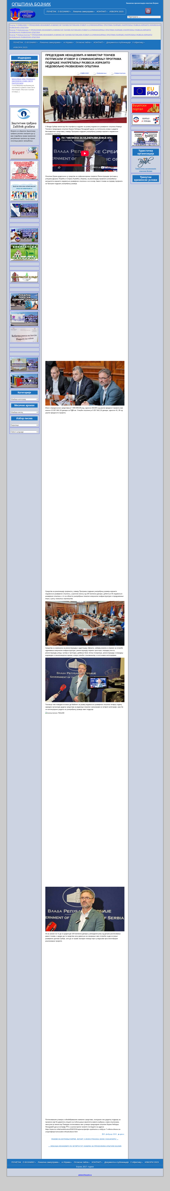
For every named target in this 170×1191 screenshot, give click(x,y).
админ (121, 1134)
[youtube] (148, 11)
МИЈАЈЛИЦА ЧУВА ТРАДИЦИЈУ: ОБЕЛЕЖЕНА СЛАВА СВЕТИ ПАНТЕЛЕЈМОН (23, 81)
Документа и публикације (118, 42)
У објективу (137, 42)
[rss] (156, 11)
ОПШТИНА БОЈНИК (31, 4)
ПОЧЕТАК (51, 11)
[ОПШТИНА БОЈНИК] (25, 14)
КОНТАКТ (101, 11)
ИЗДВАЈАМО (22, 25)
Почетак (12, 25)
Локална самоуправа (83, 11)
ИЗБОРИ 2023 (116, 11)
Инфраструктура (23, 35)
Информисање (23, 30)
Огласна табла (83, 42)
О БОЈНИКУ (64, 11)
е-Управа (68, 42)
